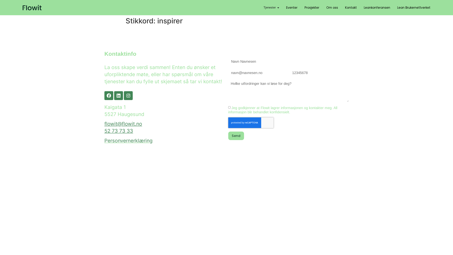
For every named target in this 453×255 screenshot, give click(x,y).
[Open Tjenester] (278, 7)
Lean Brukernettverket (413, 7)
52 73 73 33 (118, 131)
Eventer (291, 7)
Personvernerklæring (128, 141)
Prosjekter (312, 7)
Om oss (332, 7)
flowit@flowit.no (123, 124)
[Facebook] (108, 95)
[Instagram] (128, 95)
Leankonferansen (377, 7)
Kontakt (351, 7)
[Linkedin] (118, 95)
